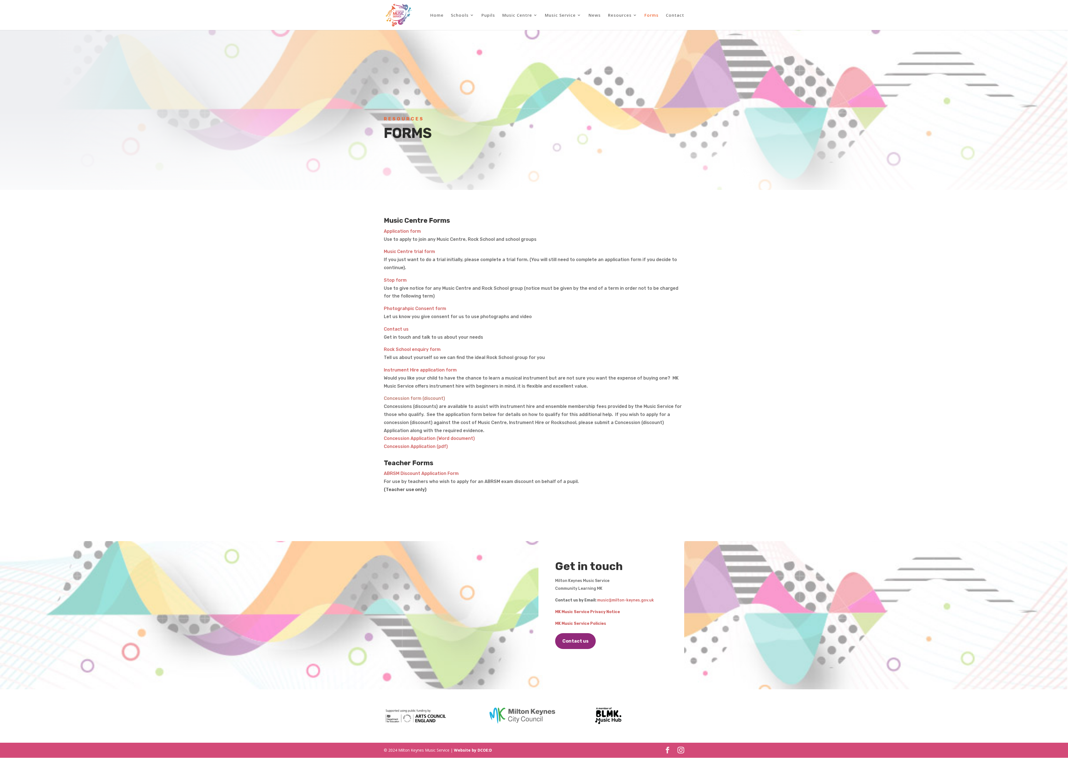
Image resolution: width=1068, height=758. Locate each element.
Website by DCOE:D (473, 750)
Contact (675, 15)
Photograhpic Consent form (415, 308)
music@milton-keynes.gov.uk (625, 600)
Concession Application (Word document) (429, 438)
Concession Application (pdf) (416, 446)
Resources (620, 15)
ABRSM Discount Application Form (421, 473)
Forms (651, 15)
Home (437, 15)
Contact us (396, 329)
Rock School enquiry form (412, 349)
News (595, 15)
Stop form (395, 280)
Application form (402, 231)
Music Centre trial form (409, 251)
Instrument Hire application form (420, 370)
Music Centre (517, 15)
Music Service (560, 15)
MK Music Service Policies (580, 623)
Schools (460, 15)
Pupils (488, 15)
